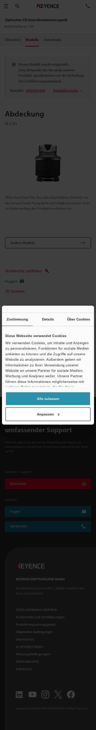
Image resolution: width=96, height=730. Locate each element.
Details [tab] (48, 319)
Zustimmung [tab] (17, 319)
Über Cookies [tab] (78, 319)
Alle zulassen (48, 399)
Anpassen (45, 414)
